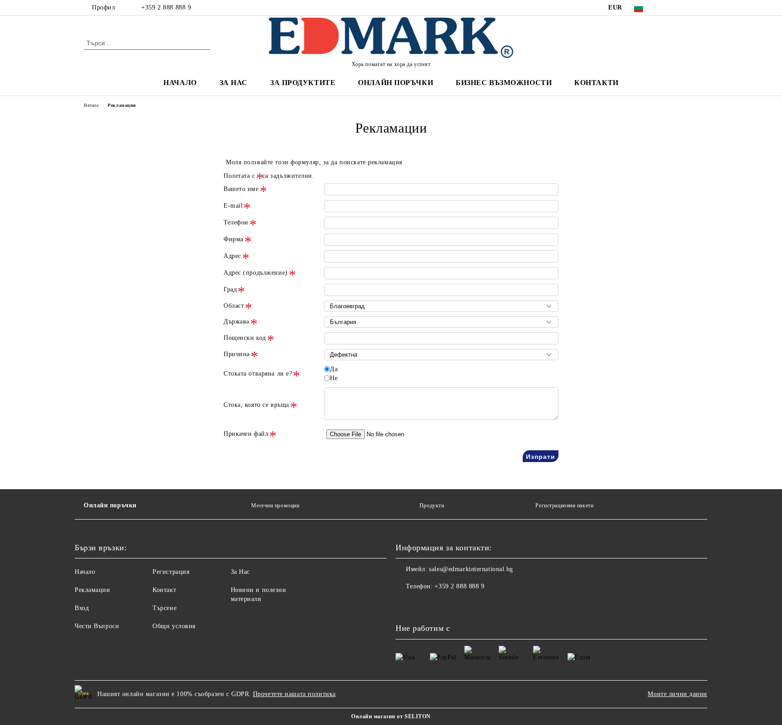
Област (234, 305)
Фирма (233, 239)
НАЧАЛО (179, 82)
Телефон (236, 222)
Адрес (232, 256)
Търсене (164, 608)
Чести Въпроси (97, 626)
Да (334, 369)
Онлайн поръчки (110, 505)
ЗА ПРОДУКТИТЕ (302, 82)
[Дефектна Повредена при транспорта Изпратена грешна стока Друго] (441, 354)
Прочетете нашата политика (294, 694)
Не (334, 378)
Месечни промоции (275, 505)
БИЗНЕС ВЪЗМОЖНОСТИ (504, 82)
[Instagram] (680, 8)
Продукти (432, 505)
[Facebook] (666, 8)
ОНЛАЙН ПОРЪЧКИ (395, 82)
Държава (236, 321)
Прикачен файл (246, 433)
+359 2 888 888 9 (166, 7)
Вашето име (241, 189)
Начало (91, 105)
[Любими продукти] (675, 42)
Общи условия (174, 626)
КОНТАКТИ (596, 82)
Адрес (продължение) (256, 272)
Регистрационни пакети (564, 505)
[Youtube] (442, 604)
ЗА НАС (233, 82)
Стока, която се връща (256, 404)
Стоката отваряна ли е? (258, 373)
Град (230, 289)
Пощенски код (245, 337)
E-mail (233, 205)
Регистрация (171, 571)
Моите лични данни (677, 694)
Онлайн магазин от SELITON (391, 716)
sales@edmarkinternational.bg (471, 569)
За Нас (240, 571)
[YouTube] (693, 8)
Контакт (164, 590)
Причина (237, 354)
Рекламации (92, 590)
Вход (82, 608)
